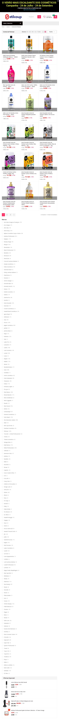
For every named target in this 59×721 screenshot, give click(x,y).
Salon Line (6, 620)
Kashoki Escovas (8, 539)
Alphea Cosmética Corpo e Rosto (12, 233)
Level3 (5, 551)
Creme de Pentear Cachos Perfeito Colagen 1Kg (9, 172)
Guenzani (6, 306)
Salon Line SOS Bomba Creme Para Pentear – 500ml (10, 113)
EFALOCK (6, 489)
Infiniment (6, 317)
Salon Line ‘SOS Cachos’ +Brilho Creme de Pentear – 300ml (29, 85)
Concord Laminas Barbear (10, 261)
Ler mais (31, 81)
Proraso (6, 609)
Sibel (5, 423)
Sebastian (6, 623)
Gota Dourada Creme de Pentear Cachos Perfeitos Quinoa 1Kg (46, 173)
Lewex (5, 347)
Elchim (5, 492)
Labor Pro (6, 342)
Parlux (5, 384)
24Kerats (6, 450)
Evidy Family (7, 509)
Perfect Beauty (7, 604)
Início (3, 27)
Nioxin (5, 587)
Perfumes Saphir (8, 386)
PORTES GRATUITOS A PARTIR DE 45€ (29, 8)
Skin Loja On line (8, 425)
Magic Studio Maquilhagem (11, 570)
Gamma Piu (7, 297)
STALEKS (6, 637)
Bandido (6, 459)
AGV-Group (7, 230)
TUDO (39, 31)
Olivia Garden (7, 595)
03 (27, 31)
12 (35, 31)
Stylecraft (6, 640)
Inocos (5, 322)
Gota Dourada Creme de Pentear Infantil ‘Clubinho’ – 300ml (28, 203)
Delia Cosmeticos (8, 267)
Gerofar (6, 300)
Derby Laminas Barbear (10, 272)
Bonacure (6, 255)
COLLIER (6, 478)
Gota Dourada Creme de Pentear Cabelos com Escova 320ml (47, 114)
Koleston (6, 336)
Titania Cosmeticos (9, 439)
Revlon (5, 617)
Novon (5, 592)
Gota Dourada (7, 303)
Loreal (5, 353)
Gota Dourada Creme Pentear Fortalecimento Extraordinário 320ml (47, 203)
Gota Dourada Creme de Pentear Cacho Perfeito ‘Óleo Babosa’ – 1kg (28, 144)
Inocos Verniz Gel (8, 528)
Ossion (5, 601)
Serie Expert (7, 417)
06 (30, 31)
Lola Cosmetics (8, 350)
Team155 (6, 654)
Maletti (5, 361)
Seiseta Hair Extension (9, 629)
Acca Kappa (7, 225)
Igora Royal (7, 314)
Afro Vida (6, 228)
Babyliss (6, 239)
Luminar (6, 567)
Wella (5, 662)
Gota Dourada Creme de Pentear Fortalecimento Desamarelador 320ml (9, 203)
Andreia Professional (9, 236)
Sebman (6, 626)
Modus (5, 578)
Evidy (5, 506)
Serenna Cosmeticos (9, 414)
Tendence (6, 656)
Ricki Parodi (7, 406)
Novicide (6, 590)
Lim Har (6, 553)
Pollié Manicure (8, 606)
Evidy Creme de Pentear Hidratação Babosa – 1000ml (10, 56)
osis (5, 598)
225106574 (49, 17)
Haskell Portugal (8, 517)
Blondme (6, 253)
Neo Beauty (7, 584)
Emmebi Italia (7, 283)
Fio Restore (7, 512)
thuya (5, 659)
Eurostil (6, 503)
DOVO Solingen (8, 280)
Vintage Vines (7, 442)
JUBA (5, 537)
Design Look (7, 487)
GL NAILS (6, 514)
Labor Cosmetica (8, 548)
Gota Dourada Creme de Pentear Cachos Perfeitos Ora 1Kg (28, 173)
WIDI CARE (6, 668)
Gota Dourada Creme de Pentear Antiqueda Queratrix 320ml (28, 114)
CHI (5, 475)
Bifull (5, 461)
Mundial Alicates (8, 367)
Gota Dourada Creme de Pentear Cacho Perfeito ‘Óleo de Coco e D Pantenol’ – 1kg (48, 144)
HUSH (5, 526)
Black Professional (8, 250)
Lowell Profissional (8, 565)
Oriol (5, 370)
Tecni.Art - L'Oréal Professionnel (12, 434)
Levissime (6, 345)
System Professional (9, 645)
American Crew (8, 453)
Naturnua (6, 581)
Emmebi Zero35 (8, 286)
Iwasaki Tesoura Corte (9, 531)
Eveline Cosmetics (8, 292)
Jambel (5, 328)
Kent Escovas (7, 545)
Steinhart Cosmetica (9, 428)
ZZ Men (6, 673)
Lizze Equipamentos (9, 556)
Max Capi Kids (7, 573)
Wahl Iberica (7, 445)
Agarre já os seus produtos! (29, 9)
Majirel (5, 358)
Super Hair (6, 642)
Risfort (5, 409)
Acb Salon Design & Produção (11, 222)
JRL (5, 534)
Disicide (6, 278)
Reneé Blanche (7, 395)
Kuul (5, 339)
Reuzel (5, 403)
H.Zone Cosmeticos (9, 308)
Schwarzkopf (7, 411)
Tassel (5, 648)
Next (14, 214)
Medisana (6, 576)
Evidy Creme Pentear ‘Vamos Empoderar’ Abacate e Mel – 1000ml (28, 57)
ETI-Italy (6, 500)
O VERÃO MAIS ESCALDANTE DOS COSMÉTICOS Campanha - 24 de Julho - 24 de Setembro (29, 4)
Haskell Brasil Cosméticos (10, 311)
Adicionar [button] (12, 52)
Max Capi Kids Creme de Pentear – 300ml (9, 85)
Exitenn (6, 294)
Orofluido (6, 372)
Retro (5, 615)
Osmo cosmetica (8, 375)
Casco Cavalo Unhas (9, 473)
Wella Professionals (9, 448)
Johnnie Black (7, 331)
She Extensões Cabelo (9, 420)
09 (32, 31)
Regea (5, 612)
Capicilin (6, 470)
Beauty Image (7, 241)
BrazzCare (6, 258)
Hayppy (6, 520)
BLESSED (6, 464)
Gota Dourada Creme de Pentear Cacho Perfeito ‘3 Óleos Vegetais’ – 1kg (11, 144)
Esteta (5, 289)
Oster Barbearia (8, 378)
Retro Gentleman (8, 397)
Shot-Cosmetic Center (9, 634)
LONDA (6, 559)
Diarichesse (7, 275)
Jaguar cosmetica (8, 325)
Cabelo (8, 27)
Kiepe (5, 333)
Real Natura (7, 392)
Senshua (6, 631)
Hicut (5, 523)
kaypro (5, 542)
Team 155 (6, 651)
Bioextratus (7, 247)
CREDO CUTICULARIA (9, 484)
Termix (5, 436)
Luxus (5, 356)
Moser (5, 364)
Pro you (6, 389)
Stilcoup (6, 431)
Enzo (5, 498)
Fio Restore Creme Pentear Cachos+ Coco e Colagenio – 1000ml (47, 57)
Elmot (5, 495)
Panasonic (6, 381)
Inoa (5, 319)
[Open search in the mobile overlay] (34, 17)
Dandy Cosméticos (8, 264)
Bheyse (6, 244)
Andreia (6, 456)
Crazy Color (7, 481)
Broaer (5, 467)
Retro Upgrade (7, 400)
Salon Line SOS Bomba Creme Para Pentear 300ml (47, 85)
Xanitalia (6, 670)
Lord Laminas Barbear (9, 562)
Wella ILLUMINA (8, 665)
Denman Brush (8, 269)
